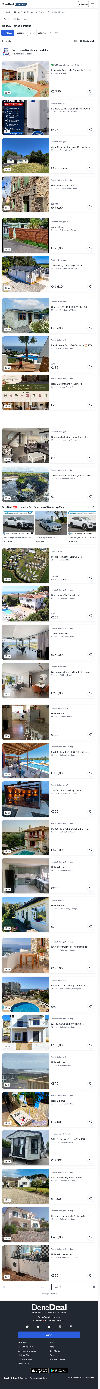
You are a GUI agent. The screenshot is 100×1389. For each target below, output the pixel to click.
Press (53, 1342)
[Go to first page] (4, 1287)
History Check (25, 1355)
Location (20, 32)
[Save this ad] (91, 91)
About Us (22, 1342)
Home (17, 12)
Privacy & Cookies (19, 1378)
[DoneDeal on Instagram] (71, 1326)
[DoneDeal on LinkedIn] (60, 1326)
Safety (53, 1355)
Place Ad (83, 4)
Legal (6, 1378)
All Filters (54, 33)
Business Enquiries (27, 1351)
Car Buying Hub (25, 1346)
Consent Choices (58, 1359)
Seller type (42, 32)
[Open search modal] (75, 4)
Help (52, 1346)
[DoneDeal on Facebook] (27, 1326)
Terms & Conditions (38, 1378)
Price (31, 32)
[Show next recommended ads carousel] (94, 507)
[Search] (5, 19)
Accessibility (24, 1363)
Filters (9, 33)
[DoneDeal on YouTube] (49, 1326)
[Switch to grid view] (75, 41)
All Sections (29, 12)
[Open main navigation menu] (93, 4)
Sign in (49, 1334)
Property (43, 12)
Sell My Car (55, 1351)
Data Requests (25, 1359)
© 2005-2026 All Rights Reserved (80, 1377)
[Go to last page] (93, 1287)
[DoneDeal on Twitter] (38, 1326)
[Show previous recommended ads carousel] (88, 507)
